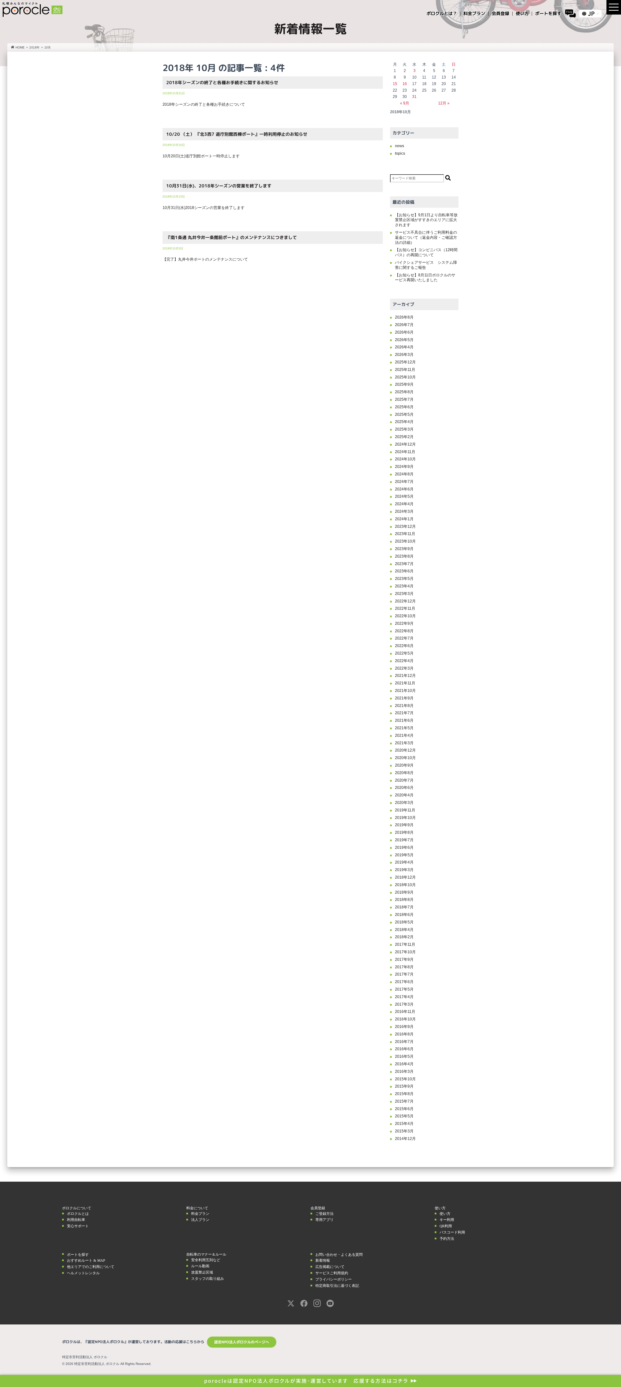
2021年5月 (404, 728)
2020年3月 (404, 803)
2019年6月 (404, 847)
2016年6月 (404, 1049)
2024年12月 (405, 444)
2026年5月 (404, 340)
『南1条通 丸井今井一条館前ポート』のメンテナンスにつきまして (231, 237)
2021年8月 (404, 706)
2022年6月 (404, 646)
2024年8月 (404, 474)
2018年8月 (404, 900)
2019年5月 (404, 855)
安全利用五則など (205, 1260)
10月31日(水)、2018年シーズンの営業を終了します (218, 186)
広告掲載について (329, 1267)
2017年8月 (404, 967)
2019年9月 (404, 825)
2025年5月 (404, 414)
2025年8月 (404, 392)
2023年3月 (404, 594)
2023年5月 (404, 579)
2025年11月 (405, 370)
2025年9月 (404, 384)
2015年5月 (404, 1116)
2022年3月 (404, 668)
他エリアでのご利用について (90, 1267)
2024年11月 (405, 452)
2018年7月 (404, 907)
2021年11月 (405, 683)
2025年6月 (404, 407)
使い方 (445, 1214)
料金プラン (200, 1214)
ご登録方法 (324, 1214)
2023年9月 (404, 549)
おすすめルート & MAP (86, 1260)
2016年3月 (404, 1071)
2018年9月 (404, 892)
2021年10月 (405, 691)
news (399, 146)
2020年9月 (404, 765)
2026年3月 (404, 355)
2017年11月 (405, 944)
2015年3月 (404, 1131)
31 (414, 97)
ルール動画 (200, 1266)
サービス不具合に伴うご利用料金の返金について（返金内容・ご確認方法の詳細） (426, 237)
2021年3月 (404, 743)
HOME (20, 47)
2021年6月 (404, 720)
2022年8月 (404, 631)
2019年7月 (404, 840)
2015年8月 (404, 1094)
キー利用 (447, 1220)
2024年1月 (404, 519)
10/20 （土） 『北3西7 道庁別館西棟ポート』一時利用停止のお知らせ (236, 134)
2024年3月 (404, 511)
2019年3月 (404, 870)
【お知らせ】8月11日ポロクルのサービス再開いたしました (425, 277)
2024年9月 (404, 467)
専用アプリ (324, 1220)
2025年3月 (404, 429)
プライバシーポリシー (333, 1279)
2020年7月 (404, 780)
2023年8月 (404, 556)
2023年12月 (405, 526)
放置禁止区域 (202, 1272)
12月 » (443, 103)
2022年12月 (405, 601)
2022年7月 (404, 638)
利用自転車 (76, 1220)
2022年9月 (404, 623)
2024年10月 (405, 459)
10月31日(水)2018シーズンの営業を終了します (204, 208)
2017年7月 (404, 974)
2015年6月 (404, 1109)
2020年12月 (405, 750)
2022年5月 (404, 653)
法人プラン (200, 1220)
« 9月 (404, 103)
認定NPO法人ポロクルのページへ (241, 1342)
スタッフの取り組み (207, 1279)
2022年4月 (404, 661)
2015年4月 (404, 1124)
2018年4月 (404, 930)
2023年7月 (404, 564)
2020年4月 (404, 795)
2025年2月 (404, 437)
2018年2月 (404, 937)
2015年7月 (404, 1101)
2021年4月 (404, 735)
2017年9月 (404, 959)
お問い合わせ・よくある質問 (339, 1255)
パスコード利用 (452, 1232)
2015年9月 (404, 1086)
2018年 (34, 47)
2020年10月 (405, 758)
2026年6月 (404, 332)
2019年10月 (405, 818)
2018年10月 (405, 885)
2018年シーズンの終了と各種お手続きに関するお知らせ (222, 83)
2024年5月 (404, 496)
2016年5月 (404, 1056)
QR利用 (446, 1226)
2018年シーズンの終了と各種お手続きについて (204, 104)
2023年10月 (405, 541)
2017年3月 (404, 1004)
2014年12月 (405, 1139)
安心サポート (78, 1226)
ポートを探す (78, 1255)
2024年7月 (404, 482)
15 (395, 84)
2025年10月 (405, 377)
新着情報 (322, 1260)
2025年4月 (404, 422)
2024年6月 (404, 489)
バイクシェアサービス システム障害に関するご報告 (426, 265)
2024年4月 (404, 504)
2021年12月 (405, 675)
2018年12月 (405, 877)
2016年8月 (404, 1034)
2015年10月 (405, 1079)
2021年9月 (404, 698)
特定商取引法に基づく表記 (337, 1286)
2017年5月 (404, 989)
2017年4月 (404, 997)
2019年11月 (405, 810)
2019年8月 (404, 832)
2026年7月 (404, 325)
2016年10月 (405, 1019)
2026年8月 (404, 317)
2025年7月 (404, 399)
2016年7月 (404, 1042)
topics (400, 153)
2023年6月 (404, 571)
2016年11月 (405, 1012)
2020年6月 (404, 788)
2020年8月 (404, 773)
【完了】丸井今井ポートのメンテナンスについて (205, 259)
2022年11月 (405, 608)
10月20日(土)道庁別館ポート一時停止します (201, 156)
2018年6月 (404, 915)
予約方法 (447, 1239)
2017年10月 (405, 952)
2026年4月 (404, 347)
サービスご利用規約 (331, 1273)
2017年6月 (404, 982)
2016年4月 (404, 1064)
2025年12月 (405, 362)
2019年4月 (404, 862)
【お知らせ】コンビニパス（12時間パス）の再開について (426, 252)
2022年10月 (405, 616)
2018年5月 (404, 922)
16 (404, 84)
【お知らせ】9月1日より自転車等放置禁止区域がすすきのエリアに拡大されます (426, 220)
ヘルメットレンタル (83, 1273)
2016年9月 (404, 1027)
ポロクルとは (78, 1214)
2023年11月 (405, 534)
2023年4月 (404, 586)
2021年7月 (404, 713)
